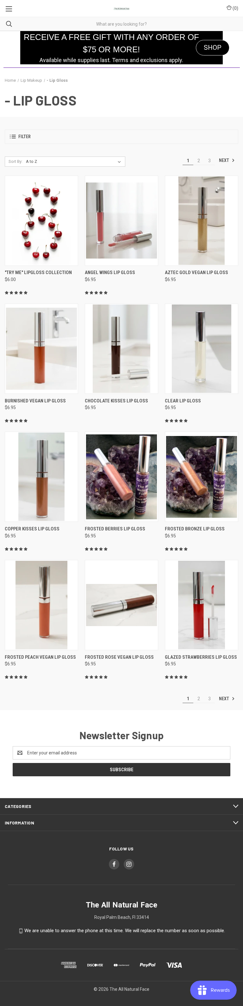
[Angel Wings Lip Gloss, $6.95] (121, 221)
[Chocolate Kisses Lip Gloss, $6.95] (121, 349)
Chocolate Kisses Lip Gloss (116, 401)
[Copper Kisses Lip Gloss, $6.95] (41, 477)
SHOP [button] (212, 47)
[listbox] (74, 161)
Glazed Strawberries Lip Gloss (201, 657)
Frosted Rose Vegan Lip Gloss (119, 657)
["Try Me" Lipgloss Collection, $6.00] (41, 221)
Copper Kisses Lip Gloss (32, 529)
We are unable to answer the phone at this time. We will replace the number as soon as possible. (124, 930)
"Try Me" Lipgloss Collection (38, 272)
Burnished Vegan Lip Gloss (35, 401)
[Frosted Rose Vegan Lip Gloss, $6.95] (121, 605)
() (235, 8)
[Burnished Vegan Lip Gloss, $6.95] (41, 349)
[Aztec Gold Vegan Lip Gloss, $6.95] (201, 221)
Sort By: (15, 161)
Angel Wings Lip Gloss (110, 272)
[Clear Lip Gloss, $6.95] (201, 349)
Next (224, 160)
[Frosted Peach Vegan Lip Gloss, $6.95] (41, 605)
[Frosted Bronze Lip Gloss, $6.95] (201, 477)
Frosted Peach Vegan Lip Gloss (40, 657)
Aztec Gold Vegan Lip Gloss (196, 272)
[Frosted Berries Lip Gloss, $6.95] (121, 477)
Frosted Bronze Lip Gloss (195, 529)
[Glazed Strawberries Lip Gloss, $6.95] (201, 605)
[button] (121, 137)
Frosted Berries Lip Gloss (115, 529)
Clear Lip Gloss (183, 401)
